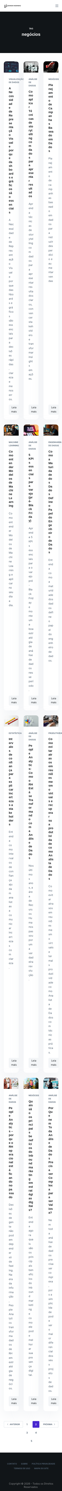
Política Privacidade (43, 1463)
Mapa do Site (41, 1468)
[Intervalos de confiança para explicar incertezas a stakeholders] (11, 721)
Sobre (24, 1463)
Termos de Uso (22, 1468)
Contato (12, 1463)
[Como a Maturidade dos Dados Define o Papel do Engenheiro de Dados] (50, 430)
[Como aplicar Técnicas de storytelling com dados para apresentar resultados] (31, 67)
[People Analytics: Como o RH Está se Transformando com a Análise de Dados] (31, 721)
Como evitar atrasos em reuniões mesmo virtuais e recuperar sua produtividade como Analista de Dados (50, 808)
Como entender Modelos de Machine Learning (11, 478)
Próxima (47, 1424)
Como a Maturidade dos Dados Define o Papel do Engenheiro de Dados (50, 502)
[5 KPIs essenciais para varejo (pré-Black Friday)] (31, 430)
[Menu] (56, 5)
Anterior (15, 1424)
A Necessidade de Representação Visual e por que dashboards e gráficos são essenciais (11, 150)
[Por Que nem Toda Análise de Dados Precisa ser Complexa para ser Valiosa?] (50, 1083)
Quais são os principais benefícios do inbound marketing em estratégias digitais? (31, 1156)
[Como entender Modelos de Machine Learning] (11, 430)
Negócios (53, 79)
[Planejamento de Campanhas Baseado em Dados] (50, 67)
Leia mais (15, 409)
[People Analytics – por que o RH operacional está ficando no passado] (11, 1083)
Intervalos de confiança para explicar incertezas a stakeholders (11, 781)
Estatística (15, 733)
